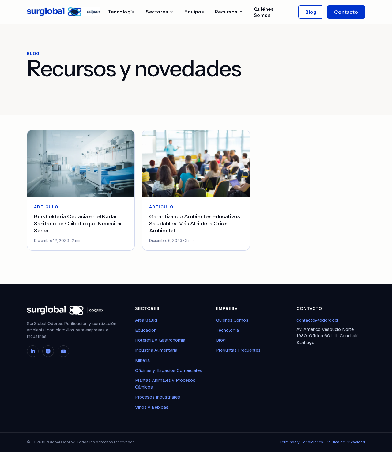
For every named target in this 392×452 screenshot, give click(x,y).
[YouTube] (63, 351)
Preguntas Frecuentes (238, 350)
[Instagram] (48, 351)
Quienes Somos (232, 320)
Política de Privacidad (345, 442)
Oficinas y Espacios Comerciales (168, 370)
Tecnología (121, 12)
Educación (145, 330)
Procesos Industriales (157, 397)
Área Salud (146, 320)
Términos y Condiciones (301, 442)
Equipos (194, 12)
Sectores (157, 12)
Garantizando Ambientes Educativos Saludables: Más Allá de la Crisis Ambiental (194, 223)
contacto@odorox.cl (317, 320)
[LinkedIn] (33, 351)
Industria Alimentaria (156, 350)
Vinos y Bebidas (151, 407)
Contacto (346, 12)
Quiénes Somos (264, 12)
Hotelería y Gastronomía (160, 340)
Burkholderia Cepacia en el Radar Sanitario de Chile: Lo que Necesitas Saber (78, 223)
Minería (142, 360)
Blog (311, 12)
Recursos (226, 12)
